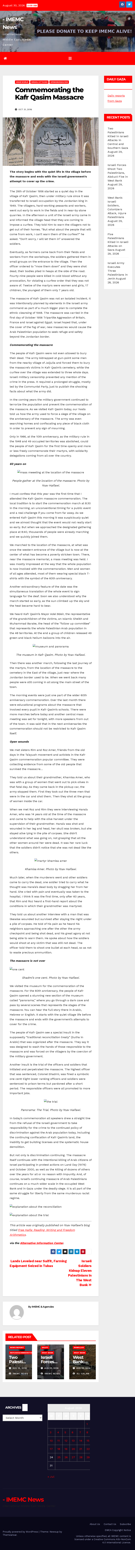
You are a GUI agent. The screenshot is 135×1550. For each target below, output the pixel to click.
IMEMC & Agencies (43, 1306)
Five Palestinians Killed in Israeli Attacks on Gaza (118, 242)
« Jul (51, 1476)
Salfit (45, 1347)
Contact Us (110, 1524)
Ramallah (79, 1347)
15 (87, 1440)
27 (73, 1457)
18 (58, 1449)
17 (51, 1449)
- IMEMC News (23, 1499)
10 (51, 1440)
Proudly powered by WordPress (21, 1531)
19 (66, 1449)
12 (66, 1440)
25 (58, 1457)
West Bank (47, 1353)
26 (66, 1457)
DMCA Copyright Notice (118, 1530)
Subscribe (125, 1524)
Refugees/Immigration (22, 1353)
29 (88, 1457)
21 (80, 1449)
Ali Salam (82, 1373)
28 (80, 1457)
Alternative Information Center (41, 1243)
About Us (95, 1524)
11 (58, 1440)
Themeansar (10, 1535)
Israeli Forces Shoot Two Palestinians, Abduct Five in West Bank (118, 172)
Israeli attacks (39, 82)
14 (80, 1440)
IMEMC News (20, 1373)
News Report (17, 1347)
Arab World (22, 82)
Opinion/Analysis (59, 82)
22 (88, 1449)
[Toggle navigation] (70, 58)
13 (73, 1440)
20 (73, 1449)
